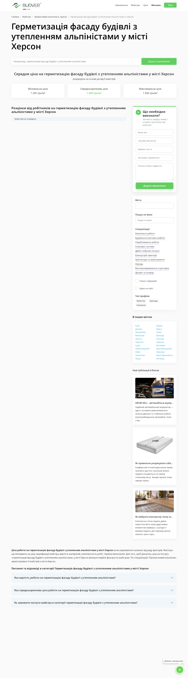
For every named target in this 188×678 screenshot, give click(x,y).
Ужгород (160, 358)
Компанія (141, 305)
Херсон (138, 338)
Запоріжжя (140, 332)
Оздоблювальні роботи (147, 242)
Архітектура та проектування (149, 259)
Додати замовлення (159, 61)
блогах (155, 370)
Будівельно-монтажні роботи (150, 237)
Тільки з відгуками (148, 281)
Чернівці (160, 352)
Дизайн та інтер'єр (144, 272)
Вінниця (160, 335)
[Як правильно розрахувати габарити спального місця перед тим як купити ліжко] (154, 444)
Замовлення (121, 5)
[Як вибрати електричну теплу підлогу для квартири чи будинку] (154, 501)
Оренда (139, 264)
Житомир (160, 345)
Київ (137, 325)
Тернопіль (140, 355)
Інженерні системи (144, 246)
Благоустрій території (146, 255)
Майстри (135, 5)
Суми (137, 345)
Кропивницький (164, 348)
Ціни (145, 5)
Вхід (170, 5)
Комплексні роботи (145, 233)
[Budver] (26, 5)
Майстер (141, 301)
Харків (159, 325)
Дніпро (138, 329)
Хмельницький (142, 348)
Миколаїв (139, 335)
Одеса (159, 329)
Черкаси (160, 342)
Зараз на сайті (146, 288)
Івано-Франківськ (164, 355)
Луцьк (138, 358)
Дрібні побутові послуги (147, 250)
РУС (28, 9)
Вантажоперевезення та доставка (152, 268)
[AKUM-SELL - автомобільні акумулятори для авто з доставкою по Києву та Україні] (154, 388)
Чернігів (139, 342)
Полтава (160, 338)
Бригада (154, 301)
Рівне (137, 352)
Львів (158, 332)
